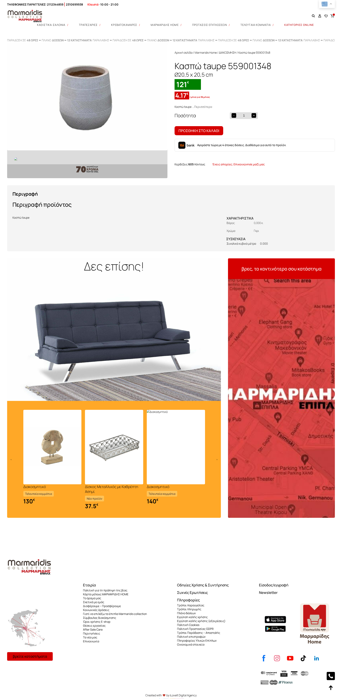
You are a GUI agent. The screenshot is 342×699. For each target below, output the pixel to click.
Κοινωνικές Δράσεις (96, 610)
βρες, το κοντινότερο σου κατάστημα (282, 268)
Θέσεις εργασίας (94, 626)
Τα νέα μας (90, 637)
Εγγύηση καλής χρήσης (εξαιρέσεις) (201, 621)
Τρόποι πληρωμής (189, 609)
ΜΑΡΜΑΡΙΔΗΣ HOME (164, 25)
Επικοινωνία (91, 641)
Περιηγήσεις (91, 633)
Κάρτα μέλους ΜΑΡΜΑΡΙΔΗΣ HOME (105, 594)
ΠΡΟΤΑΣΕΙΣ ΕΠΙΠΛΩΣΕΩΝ (209, 25)
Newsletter (268, 592)
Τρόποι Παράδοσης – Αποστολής (198, 633)
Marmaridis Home (206, 53)
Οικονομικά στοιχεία (190, 644)
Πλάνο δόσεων (186, 613)
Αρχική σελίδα (184, 53)
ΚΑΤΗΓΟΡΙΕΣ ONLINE (299, 25)
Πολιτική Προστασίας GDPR (195, 629)
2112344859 (55, 4)
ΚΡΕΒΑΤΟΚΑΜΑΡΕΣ (124, 25)
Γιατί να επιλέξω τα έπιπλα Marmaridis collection (115, 614)
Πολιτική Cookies (188, 625)
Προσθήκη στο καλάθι (198, 130)
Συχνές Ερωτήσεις (192, 592)
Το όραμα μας (92, 598)
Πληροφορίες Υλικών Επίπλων (197, 641)
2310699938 (74, 4)
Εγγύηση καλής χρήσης (192, 617)
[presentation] (11, 459)
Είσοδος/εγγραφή (273, 585)
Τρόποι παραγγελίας (190, 605)
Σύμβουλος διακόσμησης (99, 618)
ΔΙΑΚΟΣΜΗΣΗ (227, 53)
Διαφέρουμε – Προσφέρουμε (102, 606)
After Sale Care (93, 629)
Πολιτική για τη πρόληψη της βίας (105, 590)
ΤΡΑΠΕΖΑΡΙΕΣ (88, 25)
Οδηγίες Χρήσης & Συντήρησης (203, 585)
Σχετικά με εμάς (93, 602)
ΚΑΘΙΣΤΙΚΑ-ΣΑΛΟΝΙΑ (51, 25)
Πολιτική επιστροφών (191, 637)
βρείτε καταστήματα (30, 656)
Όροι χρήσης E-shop (96, 622)
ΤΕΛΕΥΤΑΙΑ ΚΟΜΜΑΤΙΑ (255, 25)
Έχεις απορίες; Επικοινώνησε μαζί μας (238, 164)
